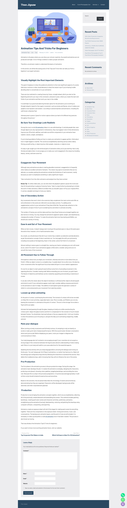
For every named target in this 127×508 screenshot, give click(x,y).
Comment (26, 450)
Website (25, 483)
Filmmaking (90, 117)
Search (87, 15)
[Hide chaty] (123, 504)
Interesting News (91, 123)
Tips (36, 52)
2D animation (39, 127)
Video (88, 131)
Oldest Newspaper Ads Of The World (94, 50)
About (73, 4)
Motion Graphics (91, 127)
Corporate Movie (91, 111)
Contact (103, 4)
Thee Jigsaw (28, 4)
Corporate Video (91, 113)
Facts (88, 115)
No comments (59, 52)
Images (88, 121)
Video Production (91, 133)
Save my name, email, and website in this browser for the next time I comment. (45, 488)
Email (25, 478)
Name (25, 473)
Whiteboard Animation (92, 135)
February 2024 (90, 90)
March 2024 (90, 88)
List (32, 52)
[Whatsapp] (123, 500)
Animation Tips (26, 52)
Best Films (89, 108)
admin (52, 52)
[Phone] (123, 495)
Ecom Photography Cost (84, 4)
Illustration (89, 119)
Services (95, 4)
